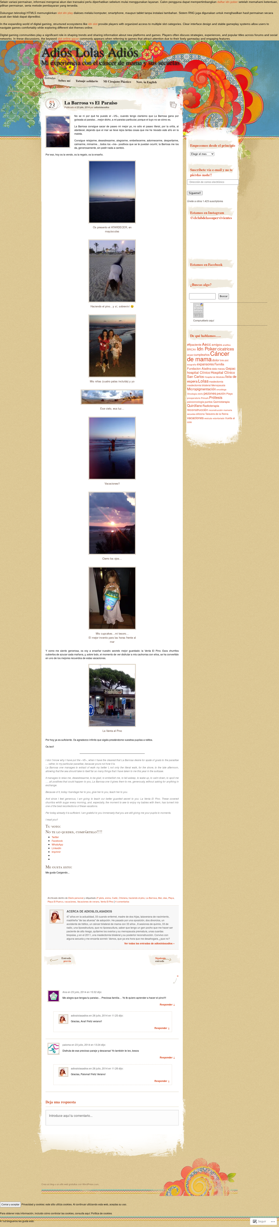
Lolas (203, 381)
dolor (215, 360)
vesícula (208, 418)
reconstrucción (197, 409)
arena (108, 897)
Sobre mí (64, 80)
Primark (205, 398)
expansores (205, 364)
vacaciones (70, 901)
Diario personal (75, 897)
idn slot (92, 24)
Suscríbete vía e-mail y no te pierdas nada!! (211, 172)
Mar (160, 897)
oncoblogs (221, 389)
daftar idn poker (227, 1)
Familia (219, 364)
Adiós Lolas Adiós (90, 52)
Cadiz (115, 897)
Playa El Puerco (55, 901)
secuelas (191, 413)
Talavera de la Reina (216, 413)
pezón (221, 393)
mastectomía (216, 381)
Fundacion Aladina (199, 368)
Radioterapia (211, 406)
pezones (210, 393)
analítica (227, 344)
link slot (224, 360)
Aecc (206, 344)
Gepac (230, 368)
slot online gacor (68, 38)
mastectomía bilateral (199, 385)
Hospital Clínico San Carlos (211, 374)
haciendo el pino (137, 897)
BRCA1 (191, 349)
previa (66, 959)
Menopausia (218, 385)
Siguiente (160, 959)
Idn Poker (207, 348)
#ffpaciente (194, 345)
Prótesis (215, 397)
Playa (171, 897)
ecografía (191, 364)
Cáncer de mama (208, 356)
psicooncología (195, 401)
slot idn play (65, 13)
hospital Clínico (198, 372)
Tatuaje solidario (86, 80)
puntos (209, 402)
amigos (217, 344)
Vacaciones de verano (88, 901)
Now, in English (146, 81)
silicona (200, 413)
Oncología (192, 393)
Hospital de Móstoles (215, 376)
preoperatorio (193, 398)
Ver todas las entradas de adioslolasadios (149, 943)
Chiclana (123, 897)
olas (165, 897)
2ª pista (100, 897)
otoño (200, 393)
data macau (218, 368)
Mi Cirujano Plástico (117, 81)
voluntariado (218, 418)
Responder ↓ (167, 1004)
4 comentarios (122, 901)
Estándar (172, 103)
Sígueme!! (195, 193)
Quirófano (194, 405)
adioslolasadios (101, 107)
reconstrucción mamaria (220, 410)
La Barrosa (151, 897)
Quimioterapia (221, 402)
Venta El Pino (106, 901)
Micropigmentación (201, 388)
